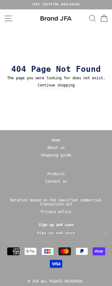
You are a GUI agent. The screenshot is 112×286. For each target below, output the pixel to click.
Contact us (56, 181)
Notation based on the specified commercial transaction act (56, 202)
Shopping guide (56, 155)
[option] (56, 4)
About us (56, 147)
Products (56, 174)
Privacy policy (56, 212)
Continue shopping (56, 85)
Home (56, 140)
